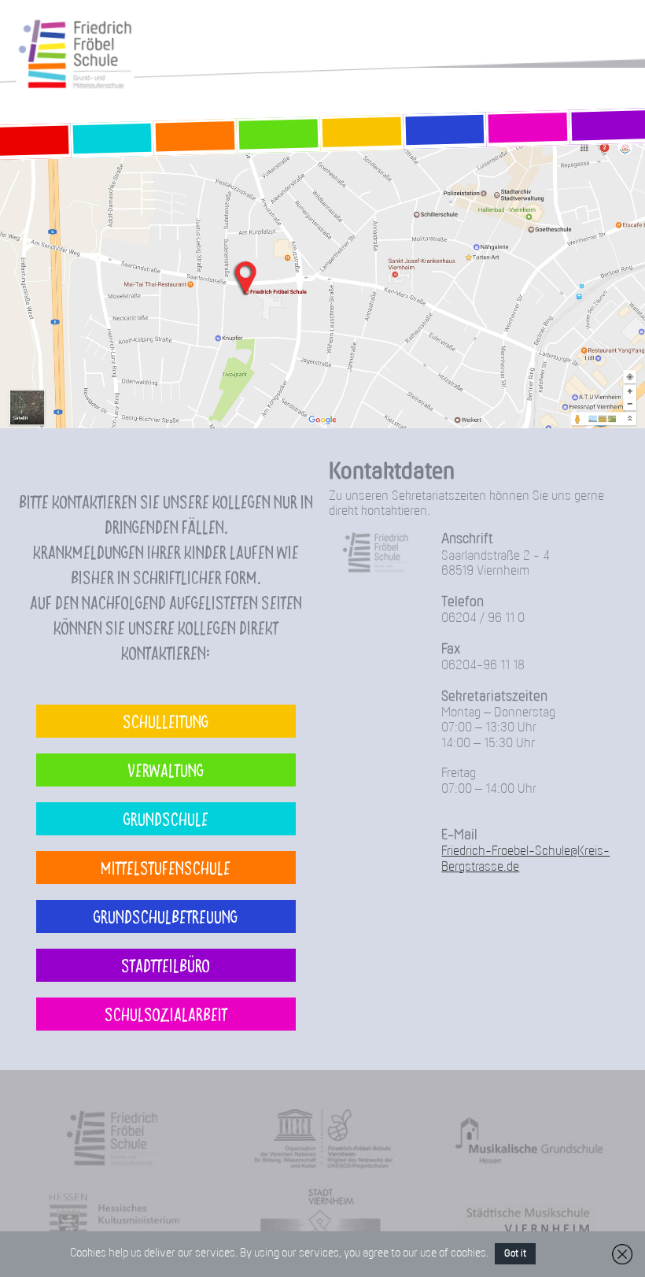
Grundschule (165, 818)
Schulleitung (165, 720)
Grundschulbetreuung (166, 916)
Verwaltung (165, 769)
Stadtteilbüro (165, 964)
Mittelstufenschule (165, 867)
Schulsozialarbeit (166, 1013)
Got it (515, 1254)
